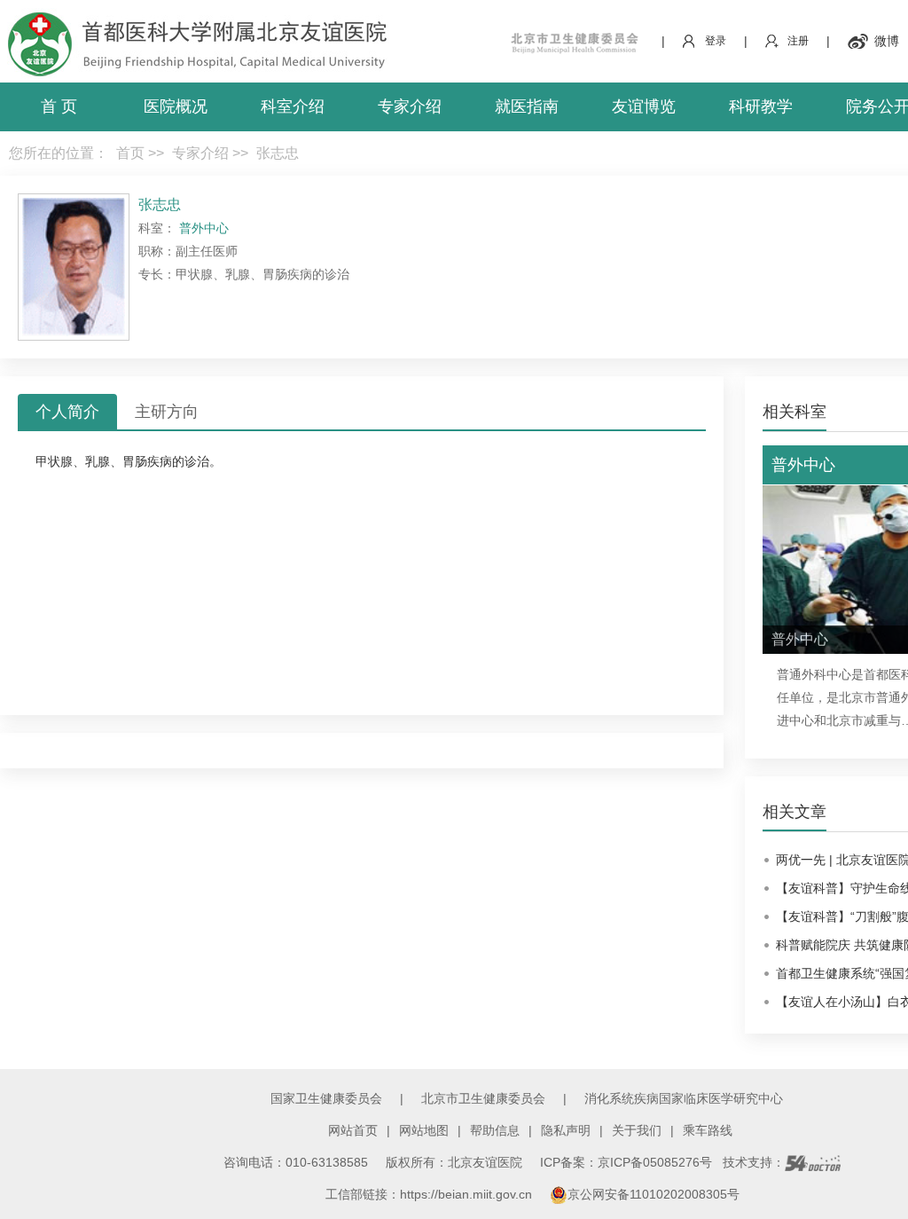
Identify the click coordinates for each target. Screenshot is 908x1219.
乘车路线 (707, 1130)
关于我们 (636, 1130)
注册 (798, 41)
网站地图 (424, 1130)
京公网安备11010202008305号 (654, 1194)
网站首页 (353, 1130)
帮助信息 (495, 1130)
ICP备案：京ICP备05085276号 (626, 1162)
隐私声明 (566, 1130)
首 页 (59, 106)
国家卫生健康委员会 (326, 1098)
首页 (130, 153)
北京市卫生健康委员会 (483, 1098)
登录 (715, 41)
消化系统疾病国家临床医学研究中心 (683, 1098)
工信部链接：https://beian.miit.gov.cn (430, 1194)
